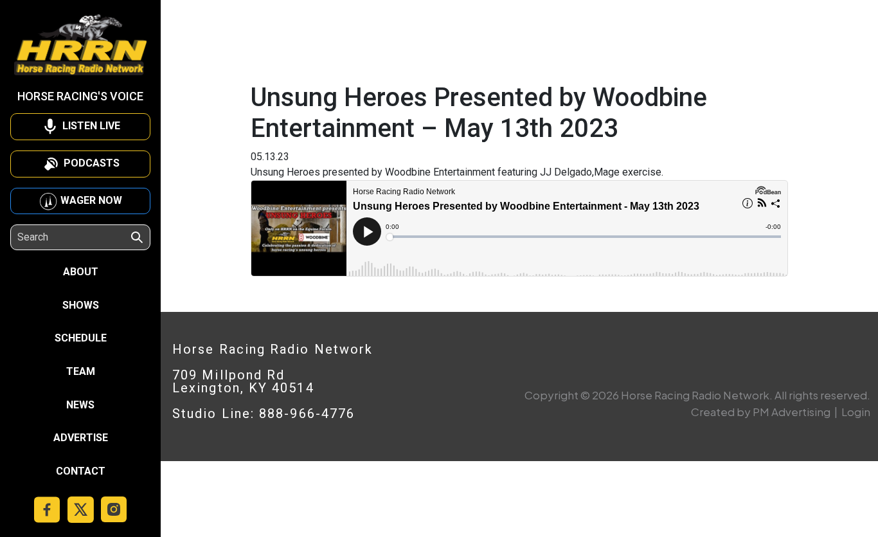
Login (855, 412)
